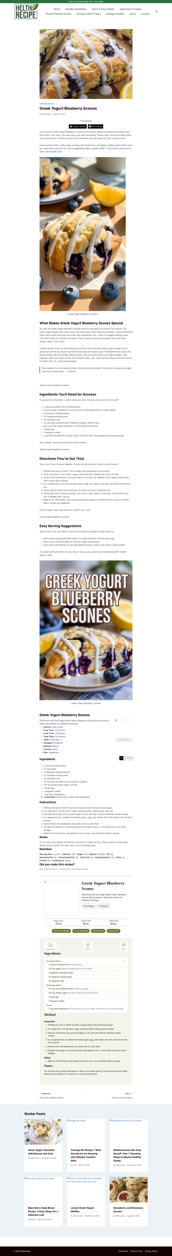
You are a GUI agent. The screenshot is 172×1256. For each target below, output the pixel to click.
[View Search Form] (156, 11)
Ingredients (50, 949)
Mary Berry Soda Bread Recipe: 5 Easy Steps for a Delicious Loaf (43, 1211)
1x (121, 758)
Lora (75, 1165)
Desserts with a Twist (88, 13)
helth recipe (46, 114)
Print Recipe (86, 121)
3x (130, 758)
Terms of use (136, 1251)
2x (126, 758)
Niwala (32, 1219)
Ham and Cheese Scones (51, 1096)
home (57, 9)
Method (88, 949)
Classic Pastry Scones (122, 1096)
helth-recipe (57, 727)
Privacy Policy (151, 1251)
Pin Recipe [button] (103, 906)
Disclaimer (123, 1251)
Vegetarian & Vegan (130, 9)
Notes (123, 949)
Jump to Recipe (79, 126)
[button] (124, 961)
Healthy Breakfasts (76, 9)
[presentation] (43, 1131)
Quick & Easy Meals (103, 9)
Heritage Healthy (115, 13)
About (132, 13)
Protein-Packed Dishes (58, 13)
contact (145, 13)
